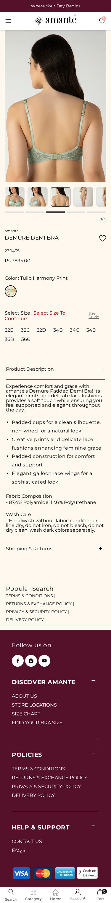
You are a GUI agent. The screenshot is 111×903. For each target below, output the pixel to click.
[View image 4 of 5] (83, 197)
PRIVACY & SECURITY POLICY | (37, 611)
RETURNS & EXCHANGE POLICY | (40, 603)
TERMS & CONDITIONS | (30, 595)
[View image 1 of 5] (15, 197)
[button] (8, 20)
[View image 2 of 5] (37, 197)
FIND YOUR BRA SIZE (37, 722)
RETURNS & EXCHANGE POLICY (49, 777)
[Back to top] (96, 890)
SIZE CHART (26, 714)
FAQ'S (18, 850)
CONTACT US (27, 841)
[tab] (14, 212)
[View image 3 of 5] (60, 197)
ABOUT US (24, 696)
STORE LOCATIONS (34, 705)
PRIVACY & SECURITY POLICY (46, 786)
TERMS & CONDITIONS (38, 769)
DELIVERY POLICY (25, 619)
